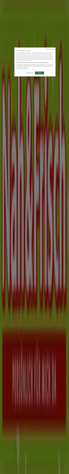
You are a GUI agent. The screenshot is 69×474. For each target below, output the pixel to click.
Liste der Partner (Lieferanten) (22, 68)
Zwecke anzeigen (29, 72)
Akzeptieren (39, 72)
